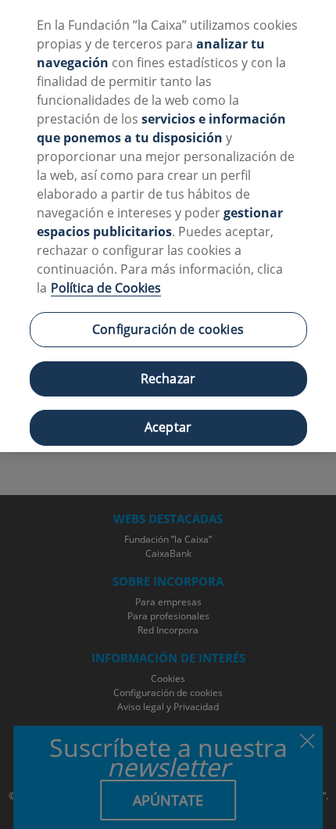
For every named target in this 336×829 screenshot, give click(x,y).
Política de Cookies (106, 287)
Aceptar (168, 427)
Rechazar (168, 378)
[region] (168, 226)
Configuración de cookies (168, 329)
